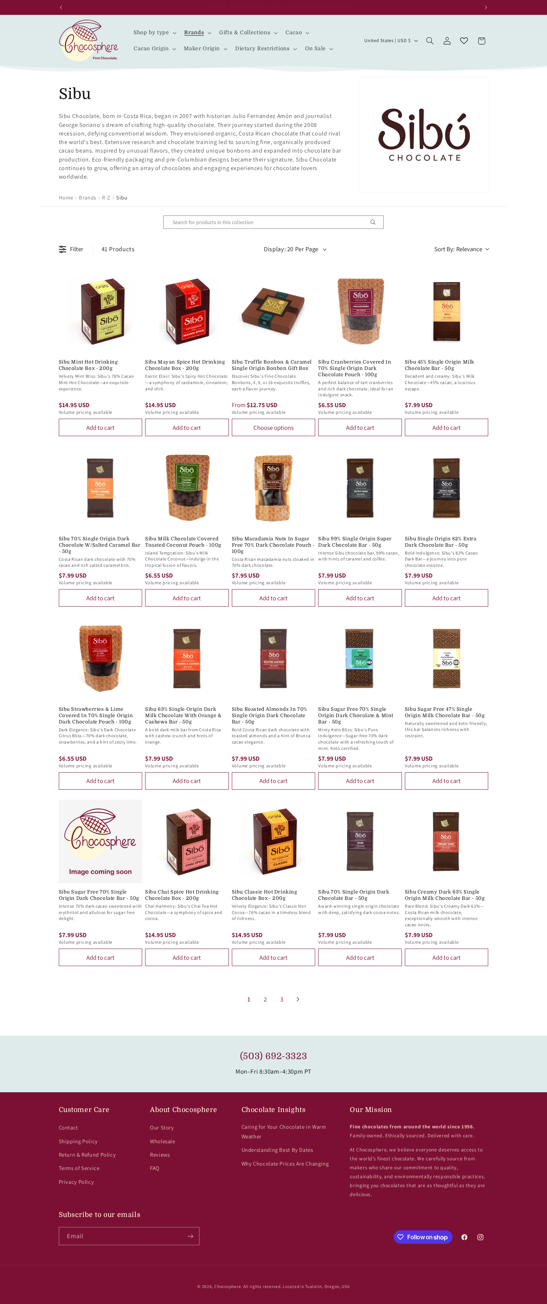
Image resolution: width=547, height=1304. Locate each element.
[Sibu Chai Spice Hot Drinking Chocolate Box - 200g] (187, 841)
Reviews (160, 1154)
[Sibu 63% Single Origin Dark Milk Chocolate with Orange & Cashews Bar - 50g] (187, 658)
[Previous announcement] (61, 7)
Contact (68, 1127)
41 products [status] (118, 249)
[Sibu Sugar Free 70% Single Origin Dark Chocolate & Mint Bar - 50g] (360, 658)
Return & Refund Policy (87, 1154)
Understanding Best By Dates (277, 1149)
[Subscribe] (190, 1236)
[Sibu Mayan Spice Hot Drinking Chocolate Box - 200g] (187, 312)
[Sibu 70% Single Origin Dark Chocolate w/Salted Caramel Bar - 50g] (101, 488)
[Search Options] (376, 222)
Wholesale (162, 1141)
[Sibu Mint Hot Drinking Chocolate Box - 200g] (101, 312)
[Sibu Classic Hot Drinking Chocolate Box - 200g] (274, 841)
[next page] (298, 999)
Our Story (162, 1127)
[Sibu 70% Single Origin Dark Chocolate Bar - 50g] (360, 841)
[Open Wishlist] (464, 40)
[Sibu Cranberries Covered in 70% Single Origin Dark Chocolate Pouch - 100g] (360, 312)
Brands (87, 197)
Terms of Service (79, 1168)
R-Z (106, 197)
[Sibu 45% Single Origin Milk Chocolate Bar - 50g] (447, 312)
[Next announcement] (486, 7)
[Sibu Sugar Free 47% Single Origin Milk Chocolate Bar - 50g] (447, 658)
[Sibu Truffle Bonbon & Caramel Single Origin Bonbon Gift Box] (274, 312)
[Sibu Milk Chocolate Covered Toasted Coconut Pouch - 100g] (187, 488)
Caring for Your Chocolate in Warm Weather (283, 1131)
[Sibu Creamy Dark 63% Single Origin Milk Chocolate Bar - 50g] (447, 841)
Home (66, 197)
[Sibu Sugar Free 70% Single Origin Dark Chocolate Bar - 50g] (101, 841)
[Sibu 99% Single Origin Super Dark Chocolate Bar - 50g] (360, 488)
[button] (154, 33)
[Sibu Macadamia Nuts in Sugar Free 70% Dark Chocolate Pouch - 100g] (274, 488)
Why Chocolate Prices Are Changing (285, 1163)
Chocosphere (227, 1286)
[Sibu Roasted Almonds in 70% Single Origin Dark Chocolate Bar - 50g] (274, 658)
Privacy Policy (76, 1181)
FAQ (155, 1168)
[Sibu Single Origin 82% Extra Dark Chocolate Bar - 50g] (447, 488)
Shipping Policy (78, 1141)
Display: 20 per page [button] (291, 249)
